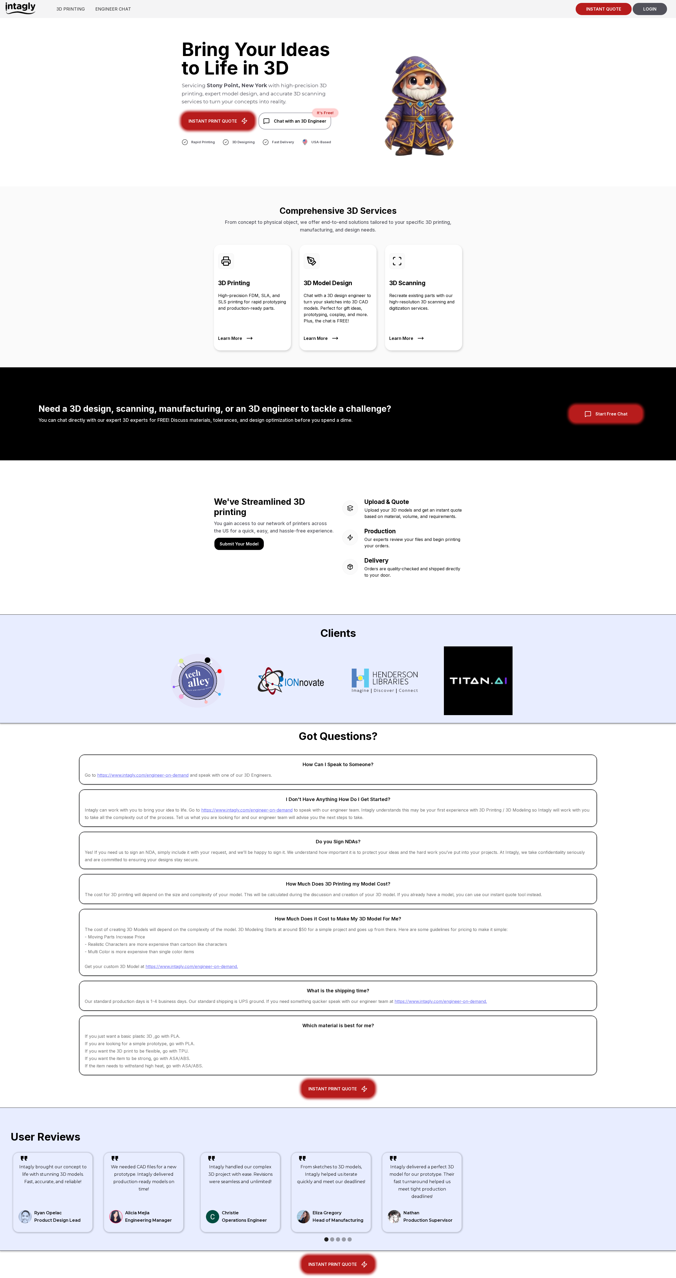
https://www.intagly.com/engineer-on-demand (143, 775)
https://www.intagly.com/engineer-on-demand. (191, 966)
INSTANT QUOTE (603, 9)
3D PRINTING (71, 9)
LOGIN (649, 9)
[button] (326, 1239)
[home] (20, 8)
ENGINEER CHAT (113, 9)
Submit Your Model (239, 544)
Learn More (230, 338)
